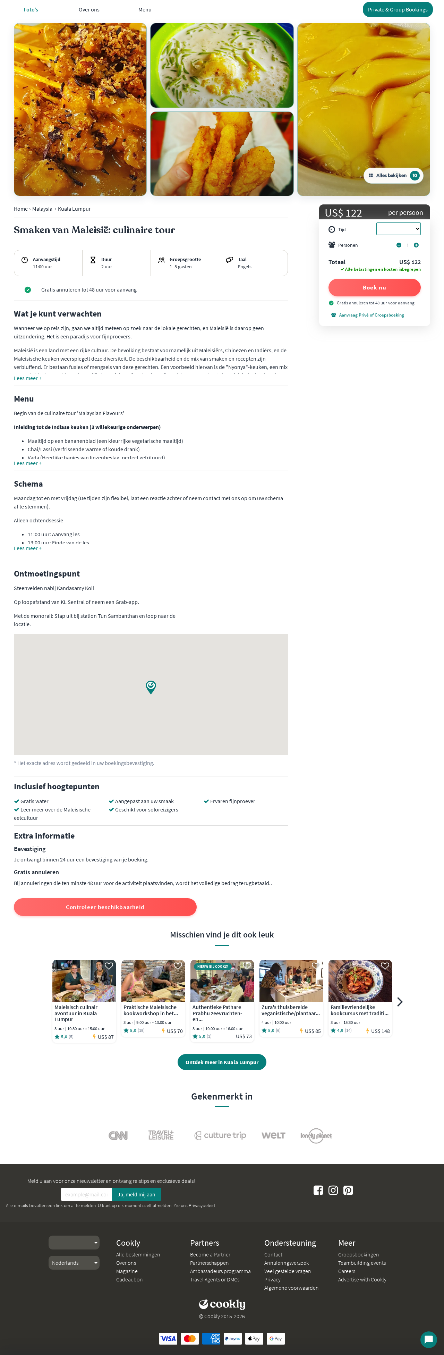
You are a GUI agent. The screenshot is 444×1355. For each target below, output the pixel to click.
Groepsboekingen (358, 1254)
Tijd (342, 229)
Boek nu (374, 287)
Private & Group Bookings (398, 9)
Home (21, 208)
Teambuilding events (362, 1262)
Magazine (127, 1271)
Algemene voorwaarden (291, 1287)
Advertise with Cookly (362, 1279)
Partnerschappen (209, 1262)
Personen (348, 245)
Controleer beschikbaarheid (105, 907)
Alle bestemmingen (138, 1254)
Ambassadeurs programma (220, 1271)
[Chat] (428, 1339)
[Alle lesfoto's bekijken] (80, 109)
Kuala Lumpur (74, 208)
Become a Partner (210, 1254)
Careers (346, 1271)
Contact (273, 1254)
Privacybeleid (202, 1205)
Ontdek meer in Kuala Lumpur (222, 1062)
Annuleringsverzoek (286, 1262)
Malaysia (42, 208)
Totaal (336, 262)
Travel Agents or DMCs (214, 1279)
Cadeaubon (129, 1279)
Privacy (272, 1279)
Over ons (126, 1262)
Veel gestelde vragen (287, 1271)
